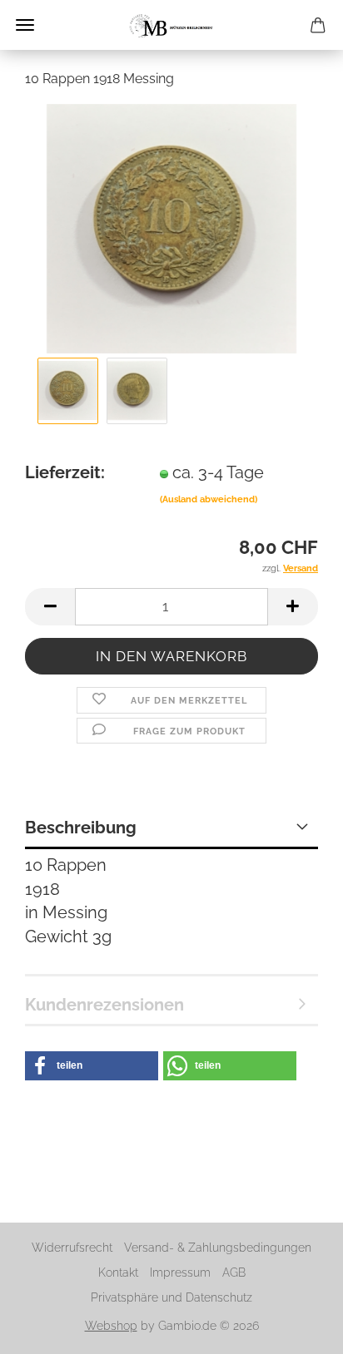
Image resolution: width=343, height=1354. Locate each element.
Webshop (111, 1325)
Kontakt (118, 1272)
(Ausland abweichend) (208, 499)
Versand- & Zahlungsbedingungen (217, 1247)
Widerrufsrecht (72, 1247)
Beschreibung (81, 828)
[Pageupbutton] (297, 1329)
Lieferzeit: (65, 472)
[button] (50, 606)
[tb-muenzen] (171, 25)
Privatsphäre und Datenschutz (171, 1297)
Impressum (180, 1272)
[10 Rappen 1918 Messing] (171, 227)
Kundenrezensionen (104, 1005)
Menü (25, 25)
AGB (234, 1272)
